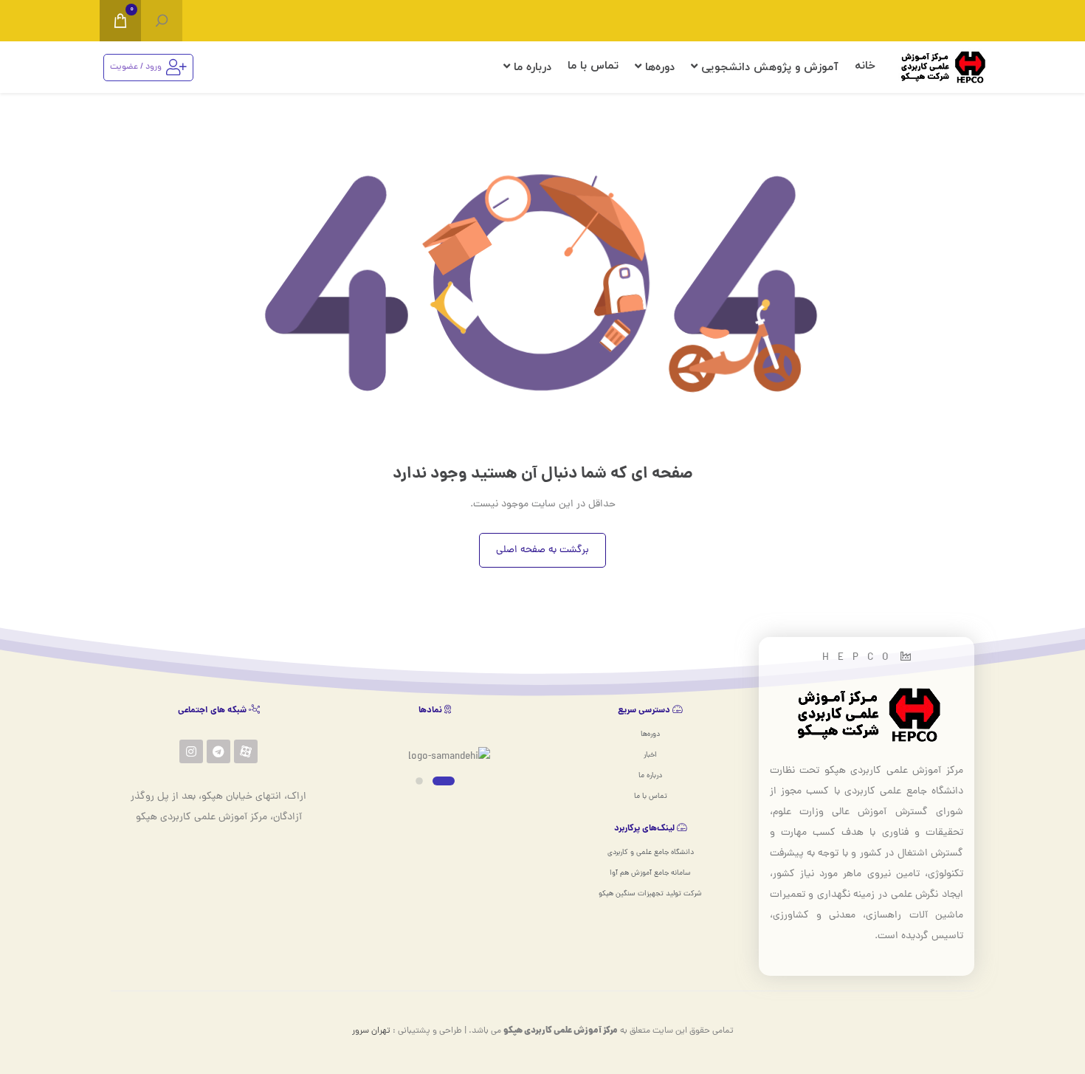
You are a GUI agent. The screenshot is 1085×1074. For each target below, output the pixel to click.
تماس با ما (593, 66)
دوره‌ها (658, 67)
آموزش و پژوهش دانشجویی (768, 67)
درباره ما (530, 67)
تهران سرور (371, 1031)
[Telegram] (218, 751)
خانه (865, 66)
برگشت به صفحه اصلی (542, 550)
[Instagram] (191, 751)
